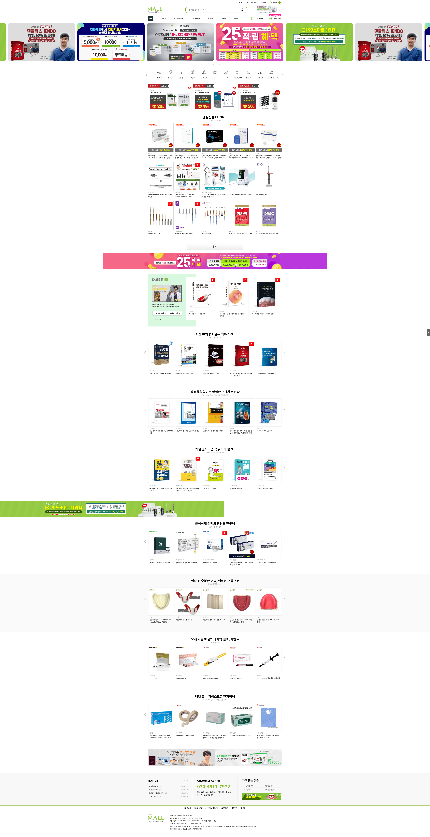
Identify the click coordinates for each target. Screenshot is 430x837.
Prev (279, 10)
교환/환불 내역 (268, 786)
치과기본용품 (196, 18)
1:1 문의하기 (248, 790)
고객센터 (263, 2)
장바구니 (276, 2)
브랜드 (224, 18)
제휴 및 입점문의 (269, 790)
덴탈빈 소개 (187, 808)
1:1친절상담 (224, 808)
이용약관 (234, 808)
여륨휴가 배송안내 (155, 786)
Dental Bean (258, 18)
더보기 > (185, 780)
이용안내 (242, 808)
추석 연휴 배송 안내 (155, 789)
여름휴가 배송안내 (155, 796)
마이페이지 (254, 2)
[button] (283, 75)
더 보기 (215, 246)
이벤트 (236, 18)
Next (281, 10)
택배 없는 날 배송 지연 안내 (158, 793)
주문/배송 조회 (248, 786)
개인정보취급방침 (212, 808)
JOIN (246, 2)
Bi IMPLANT (277, 18)
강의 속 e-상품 (178, 18)
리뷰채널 (211, 18)
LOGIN (240, 2)
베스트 (164, 18)
